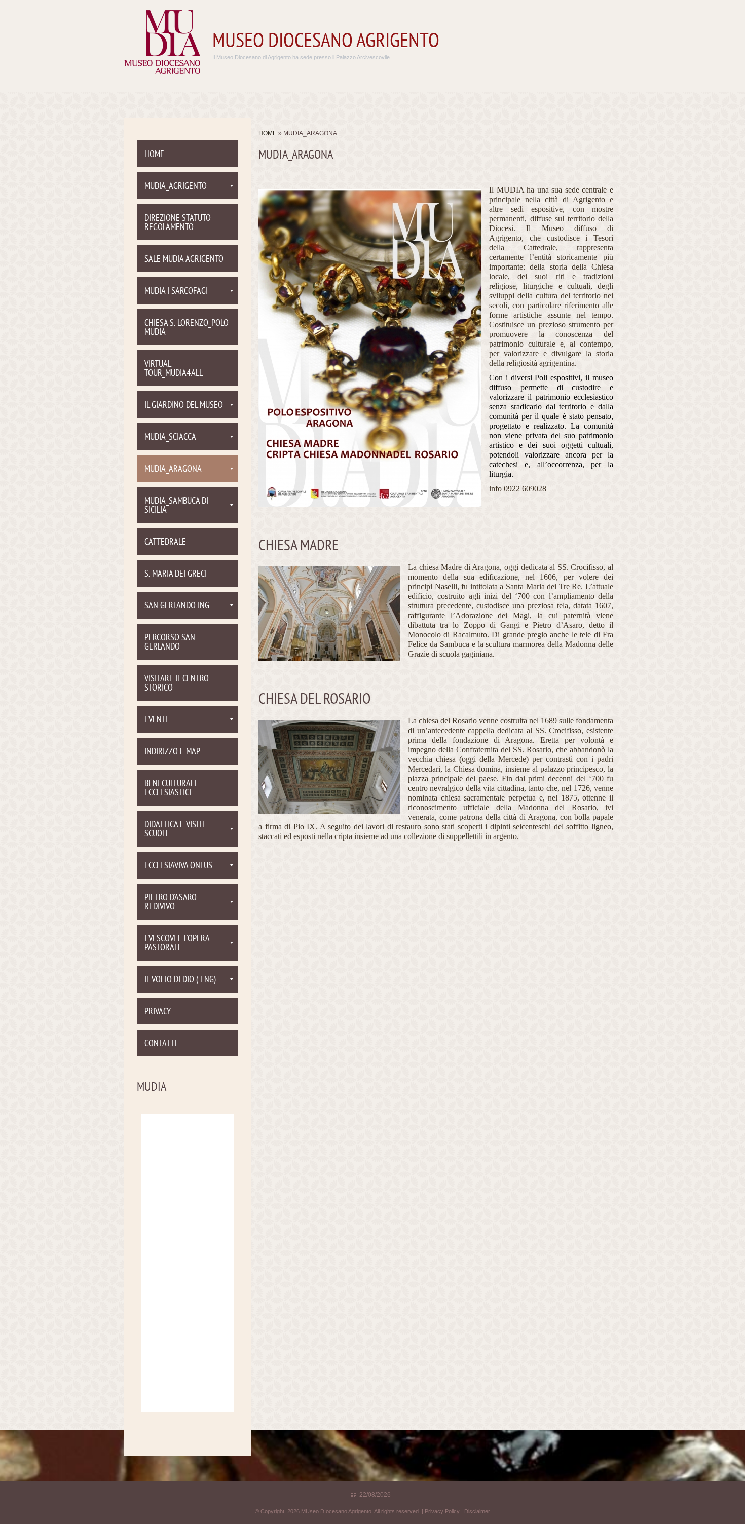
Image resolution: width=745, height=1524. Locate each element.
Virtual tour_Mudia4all (173, 369)
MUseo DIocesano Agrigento (325, 42)
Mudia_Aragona (173, 469)
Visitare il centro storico (176, 684)
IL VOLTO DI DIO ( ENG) (180, 980)
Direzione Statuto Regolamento (177, 223)
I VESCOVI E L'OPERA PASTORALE (177, 943)
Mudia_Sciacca (170, 437)
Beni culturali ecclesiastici (170, 788)
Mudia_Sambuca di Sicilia (176, 506)
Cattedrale (165, 542)
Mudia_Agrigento (175, 186)
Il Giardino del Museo (183, 405)
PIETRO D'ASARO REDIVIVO (170, 902)
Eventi (156, 720)
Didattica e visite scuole (175, 830)
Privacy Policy (442, 1511)
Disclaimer (477, 1511)
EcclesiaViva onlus (178, 866)
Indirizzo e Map (172, 752)
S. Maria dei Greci (175, 574)
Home (267, 133)
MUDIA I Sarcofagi (176, 291)
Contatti (160, 1044)
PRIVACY (157, 1012)
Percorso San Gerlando (169, 643)
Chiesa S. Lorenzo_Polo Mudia (186, 328)
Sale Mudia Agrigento (184, 259)
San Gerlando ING (176, 606)
